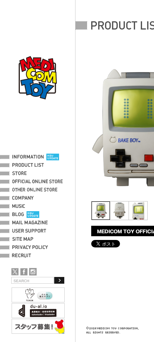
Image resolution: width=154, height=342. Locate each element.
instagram (33, 271)
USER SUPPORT (29, 231)
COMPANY (23, 198)
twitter (15, 271)
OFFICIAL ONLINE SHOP (38, 181)
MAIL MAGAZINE (30, 222)
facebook (24, 271)
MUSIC (20, 206)
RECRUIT (23, 255)
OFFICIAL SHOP (29, 173)
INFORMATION (28, 157)
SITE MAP (22, 239)
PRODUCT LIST (28, 165)
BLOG (18, 214)
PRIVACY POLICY (30, 247)
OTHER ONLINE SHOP (35, 190)
